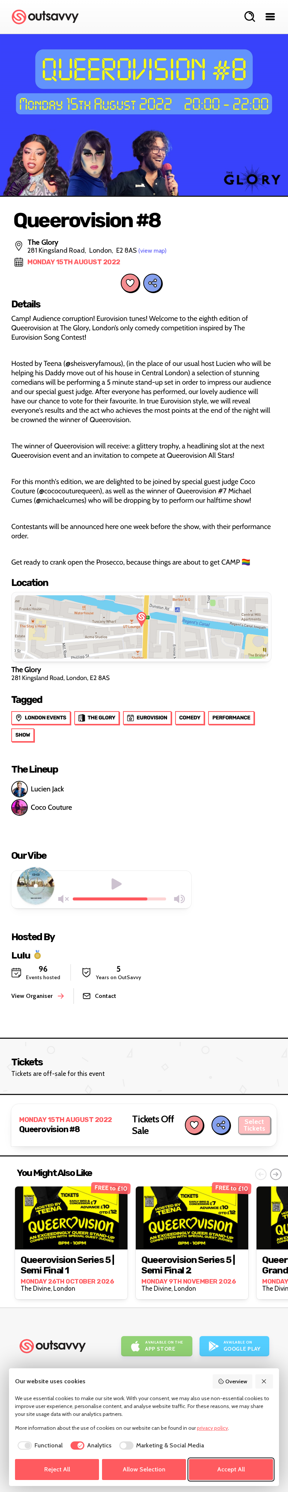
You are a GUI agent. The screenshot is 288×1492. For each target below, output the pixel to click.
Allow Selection (144, 1469)
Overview (236, 1381)
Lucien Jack (47, 789)
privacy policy (212, 1428)
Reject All (57, 1469)
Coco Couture (51, 807)
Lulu (20, 955)
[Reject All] (264, 1381)
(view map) (152, 250)
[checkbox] (39, 1445)
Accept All (231, 1469)
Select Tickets (254, 1125)
